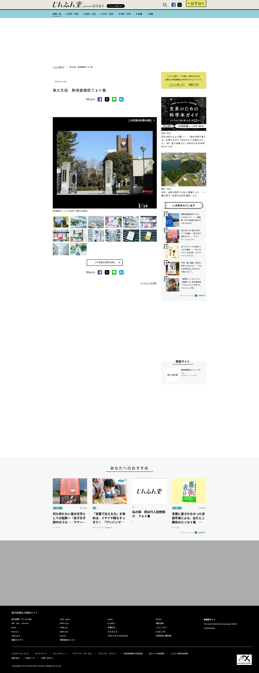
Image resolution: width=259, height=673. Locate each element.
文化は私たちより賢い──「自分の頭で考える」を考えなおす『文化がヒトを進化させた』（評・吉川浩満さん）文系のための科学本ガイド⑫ (183, 141)
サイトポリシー (59, 653)
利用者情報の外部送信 (133, 653)
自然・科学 (125, 13)
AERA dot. (64, 631)
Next (151, 162)
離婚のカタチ (17, 639)
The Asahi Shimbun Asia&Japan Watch (220, 623)
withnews (16, 635)
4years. (159, 619)
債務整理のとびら (67, 639)
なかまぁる (112, 631)
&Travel (25, 623)
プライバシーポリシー (107, 653)
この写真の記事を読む (140, 120)
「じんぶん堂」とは (176, 84)
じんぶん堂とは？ (116, 6)
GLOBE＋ (112, 623)
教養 (140, 13)
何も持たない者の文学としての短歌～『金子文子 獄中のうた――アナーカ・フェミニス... (70, 518)
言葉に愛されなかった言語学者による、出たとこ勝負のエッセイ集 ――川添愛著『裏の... (188, 518)
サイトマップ (41, 653)
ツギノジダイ (161, 627)
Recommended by (187, 295)
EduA (14, 627)
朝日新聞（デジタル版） (22, 619)
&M (13, 623)
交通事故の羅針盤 (163, 635)
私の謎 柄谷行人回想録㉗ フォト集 (148, 514)
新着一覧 (57, 13)
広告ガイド (30, 658)
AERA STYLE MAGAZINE (118, 635)
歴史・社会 (91, 13)
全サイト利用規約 (156, 653)
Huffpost (63, 627)
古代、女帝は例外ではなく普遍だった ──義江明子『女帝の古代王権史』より (183, 194)
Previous (58, 162)
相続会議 (160, 623)
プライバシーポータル (82, 653)
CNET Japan (65, 619)
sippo (110, 619)
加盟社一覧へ (194, 84)
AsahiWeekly (209, 628)
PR (94, 508)
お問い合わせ (47, 658)
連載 (151, 13)
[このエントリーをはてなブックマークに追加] (121, 99)
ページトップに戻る (149, 283)
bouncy (63, 635)
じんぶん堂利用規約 (179, 653)
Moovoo (15, 631)
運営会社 (15, 658)
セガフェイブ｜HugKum (102, 527)
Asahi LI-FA (160, 631)
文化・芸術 (108, 13)
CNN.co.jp (64, 623)
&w (17, 623)
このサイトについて (20, 653)
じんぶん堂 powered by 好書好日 (67, 4)
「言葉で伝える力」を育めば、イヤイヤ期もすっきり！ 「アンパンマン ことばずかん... (108, 518)
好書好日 (196, 3)
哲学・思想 (73, 13)
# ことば (56, 527)
